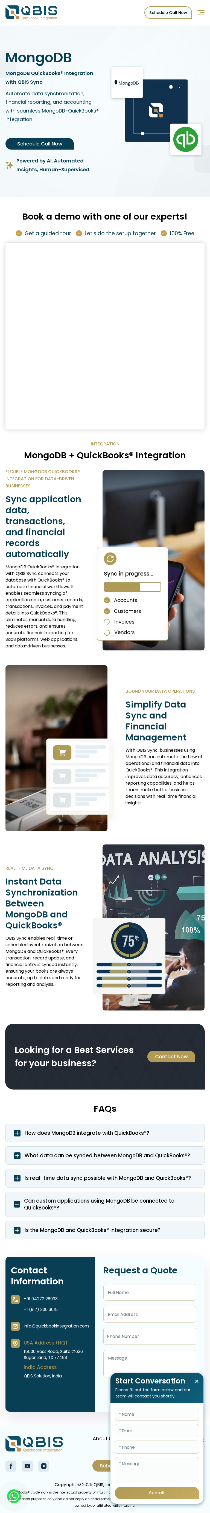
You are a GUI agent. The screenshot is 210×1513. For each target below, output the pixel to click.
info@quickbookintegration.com (56, 1326)
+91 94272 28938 (41, 1299)
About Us (104, 1438)
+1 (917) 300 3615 (41, 1309)
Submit (157, 1493)
